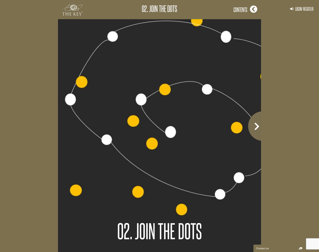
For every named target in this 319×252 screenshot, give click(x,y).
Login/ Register (304, 8)
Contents (240, 9)
